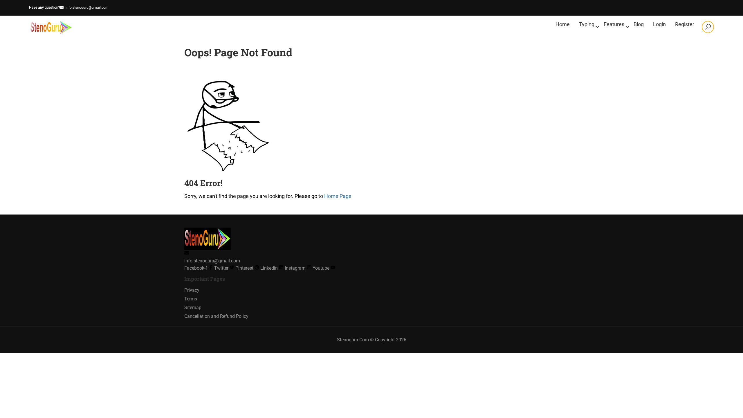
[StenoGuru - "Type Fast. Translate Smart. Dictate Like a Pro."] (51, 27)
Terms (190, 299)
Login (659, 24)
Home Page (337, 196)
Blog (639, 24)
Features (614, 24)
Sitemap (192, 307)
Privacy (191, 290)
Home (563, 24)
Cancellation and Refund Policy (216, 316)
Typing (586, 24)
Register (684, 24)
